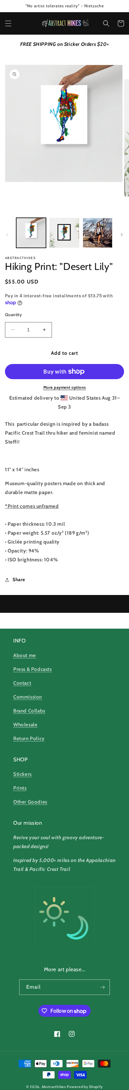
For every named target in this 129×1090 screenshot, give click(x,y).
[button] (8, 23)
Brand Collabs (29, 711)
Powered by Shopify (85, 1086)
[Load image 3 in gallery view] (97, 233)
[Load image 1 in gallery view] (31, 233)
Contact (22, 683)
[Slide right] (121, 234)
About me (24, 655)
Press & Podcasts (32, 669)
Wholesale (25, 725)
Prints (20, 788)
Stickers (22, 774)
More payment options (64, 387)
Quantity (13, 314)
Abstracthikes (54, 1086)
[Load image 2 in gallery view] (64, 233)
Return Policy (29, 739)
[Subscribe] (102, 987)
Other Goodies (30, 802)
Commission (27, 697)
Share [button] (19, 579)
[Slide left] (7, 234)
